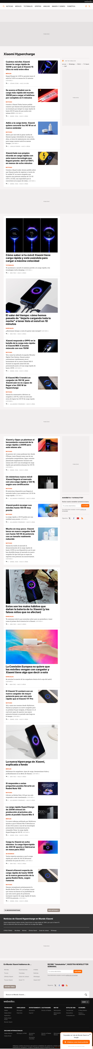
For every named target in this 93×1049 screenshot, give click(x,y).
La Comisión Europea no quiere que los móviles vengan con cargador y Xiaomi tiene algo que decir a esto (28, 669)
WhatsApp (72, 64)
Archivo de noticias (13, 910)
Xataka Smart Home (7, 1018)
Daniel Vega (14, 116)
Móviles (18, 6)
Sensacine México (32, 1034)
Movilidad (17, 930)
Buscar (86, 994)
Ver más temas (10, 986)
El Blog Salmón (83, 1010)
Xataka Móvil (7, 1013)
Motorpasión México (57, 1034)
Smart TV (21, 980)
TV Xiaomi (86, 64)
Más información (59, 1047)
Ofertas (38, 6)
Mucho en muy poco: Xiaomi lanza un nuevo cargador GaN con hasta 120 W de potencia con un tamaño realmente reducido (20, 534)
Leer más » (9, 80)
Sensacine (32, 1010)
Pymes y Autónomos (82, 1013)
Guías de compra (44, 930)
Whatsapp (53, 930)
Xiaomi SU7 (37, 980)
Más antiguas (53, 910)
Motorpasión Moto (57, 1013)
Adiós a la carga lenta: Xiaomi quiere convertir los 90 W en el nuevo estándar (21, 125)
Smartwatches (23, 969)
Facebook (86, 6)
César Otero (14, 83)
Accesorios (10, 853)
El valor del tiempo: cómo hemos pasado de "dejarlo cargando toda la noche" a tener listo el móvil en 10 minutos (28, 320)
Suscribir (85, 505)
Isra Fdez (13, 273)
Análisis (46, 6)
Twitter (89, 6)
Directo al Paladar (46, 1010)
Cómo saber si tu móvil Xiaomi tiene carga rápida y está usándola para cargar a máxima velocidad (28, 258)
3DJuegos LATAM (22, 1033)
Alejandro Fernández (17, 404)
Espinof (31, 1013)
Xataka (6, 1010)
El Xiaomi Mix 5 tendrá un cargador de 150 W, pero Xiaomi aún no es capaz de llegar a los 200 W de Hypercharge (19, 382)
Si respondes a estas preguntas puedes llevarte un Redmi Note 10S (20, 786)
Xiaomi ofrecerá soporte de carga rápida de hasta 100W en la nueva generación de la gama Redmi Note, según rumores (20, 875)
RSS (82, 517)
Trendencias (69, 1010)
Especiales (10, 328)
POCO (79, 64)
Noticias (9, 6)
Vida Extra (19, 1013)
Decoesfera (69, 1013)
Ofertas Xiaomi (33, 930)
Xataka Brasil (7, 1036)
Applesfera (7, 1015)
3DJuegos (19, 1010)
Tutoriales (28, 6)
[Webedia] (88, 1)
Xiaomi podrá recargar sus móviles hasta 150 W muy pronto (19, 507)
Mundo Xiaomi (8, 1022)
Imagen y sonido (58, 6)
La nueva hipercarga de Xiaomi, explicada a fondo (25, 763)
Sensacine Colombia (32, 1038)
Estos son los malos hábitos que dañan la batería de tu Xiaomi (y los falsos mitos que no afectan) (27, 609)
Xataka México (8, 1033)
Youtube (77, 517)
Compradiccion (70, 1015)
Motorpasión (57, 1010)
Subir (84, 1002)
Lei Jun (64, 64)
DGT (65, 66)
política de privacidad (72, 975)
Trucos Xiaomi (8, 980)
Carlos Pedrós (15, 146)
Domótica (71, 6)
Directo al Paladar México (46, 1034)
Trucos (6, 973)
